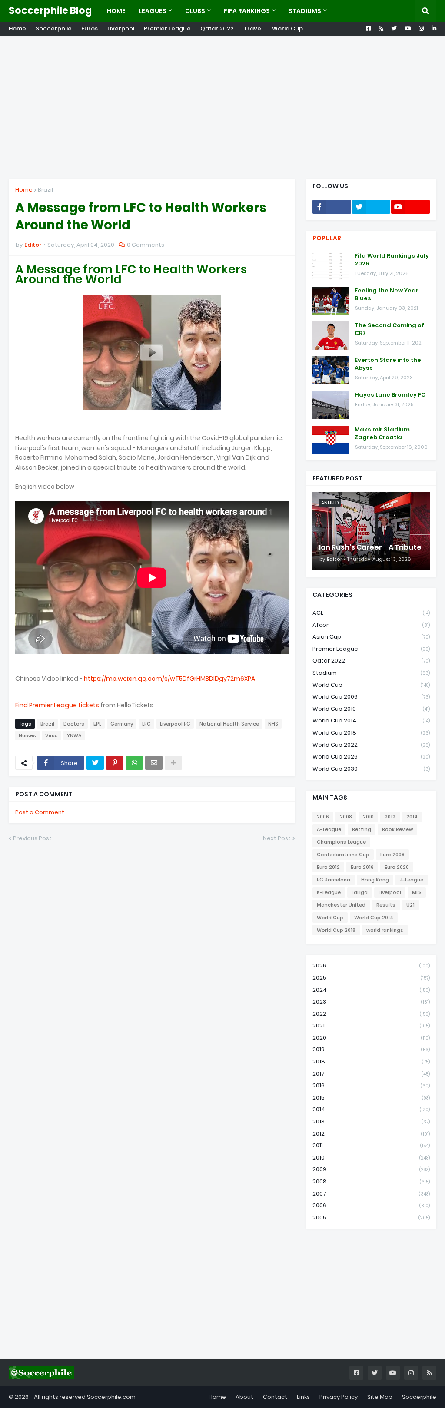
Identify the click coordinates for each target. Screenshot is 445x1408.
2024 (371, 990)
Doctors (73, 723)
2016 (371, 1085)
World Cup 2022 (371, 745)
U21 (410, 904)
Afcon (371, 625)
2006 (323, 816)
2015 (371, 1097)
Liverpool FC (175, 723)
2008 (346, 816)
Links (303, 1397)
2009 (371, 1169)
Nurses (27, 735)
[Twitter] (95, 763)
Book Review (397, 829)
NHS (273, 723)
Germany (121, 723)
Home (17, 28)
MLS (417, 892)
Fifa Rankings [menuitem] (247, 11)
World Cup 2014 (371, 720)
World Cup (287, 28)
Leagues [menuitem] (152, 11)
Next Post (277, 838)
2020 (371, 1038)
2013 (371, 1121)
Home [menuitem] (116, 11)
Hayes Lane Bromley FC (390, 395)
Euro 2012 (328, 867)
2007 (371, 1193)
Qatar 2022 (217, 28)
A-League (329, 829)
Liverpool (120, 28)
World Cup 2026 (371, 756)
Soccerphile (54, 28)
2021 (371, 1025)
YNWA (74, 735)
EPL (97, 723)
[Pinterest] (114, 763)
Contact (275, 1397)
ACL (371, 613)
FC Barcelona (333, 879)
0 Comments (145, 245)
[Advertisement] (222, 107)
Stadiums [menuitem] (305, 11)
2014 (412, 816)
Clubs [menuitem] (195, 11)
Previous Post (32, 838)
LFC (146, 723)
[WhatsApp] (134, 763)
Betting (361, 829)
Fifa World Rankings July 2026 (392, 260)
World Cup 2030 (371, 769)
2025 (371, 978)
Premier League (167, 28)
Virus (51, 735)
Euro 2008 (392, 854)
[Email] (154, 763)
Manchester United (341, 904)
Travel (252, 28)
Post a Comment (39, 812)
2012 (390, 816)
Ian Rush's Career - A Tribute (370, 547)
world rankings (384, 930)
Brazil (45, 190)
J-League (411, 879)
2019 (371, 1049)
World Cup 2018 (371, 733)
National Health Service (229, 723)
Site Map (379, 1397)
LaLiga (360, 892)
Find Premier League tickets (57, 705)
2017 (371, 1074)
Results (385, 904)
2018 (371, 1061)
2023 (371, 1001)
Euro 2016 (362, 867)
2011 (371, 1145)
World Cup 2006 (371, 696)
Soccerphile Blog (50, 10)
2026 (371, 965)
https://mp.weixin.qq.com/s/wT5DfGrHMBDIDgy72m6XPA (169, 678)
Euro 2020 (397, 867)
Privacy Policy (338, 1397)
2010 (368, 816)
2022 (371, 1014)
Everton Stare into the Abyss (388, 364)
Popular (326, 238)
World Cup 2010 (371, 709)
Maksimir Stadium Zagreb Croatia (382, 433)
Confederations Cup (343, 854)
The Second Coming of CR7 (389, 329)
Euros (89, 28)
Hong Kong (375, 879)
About (244, 1397)
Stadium (371, 673)
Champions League (341, 841)
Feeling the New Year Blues (386, 294)
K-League (329, 892)
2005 (371, 1217)
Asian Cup (371, 637)
